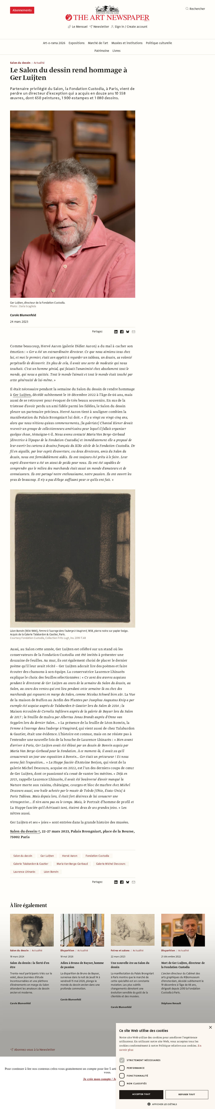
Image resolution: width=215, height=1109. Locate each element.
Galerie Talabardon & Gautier (30, 864)
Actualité (39, 63)
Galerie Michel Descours (111, 864)
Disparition (67, 950)
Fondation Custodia (97, 856)
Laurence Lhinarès (24, 872)
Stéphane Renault (171, 1003)
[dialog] (165, 1066)
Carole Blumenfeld (23, 315)
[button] (163, 1104)
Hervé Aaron (69, 856)
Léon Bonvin (51, 872)
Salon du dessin (20, 63)
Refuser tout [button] (186, 1094)
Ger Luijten (22, 395)
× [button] (210, 1027)
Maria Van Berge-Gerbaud (72, 864)
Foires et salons (120, 950)
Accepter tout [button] (141, 1094)
